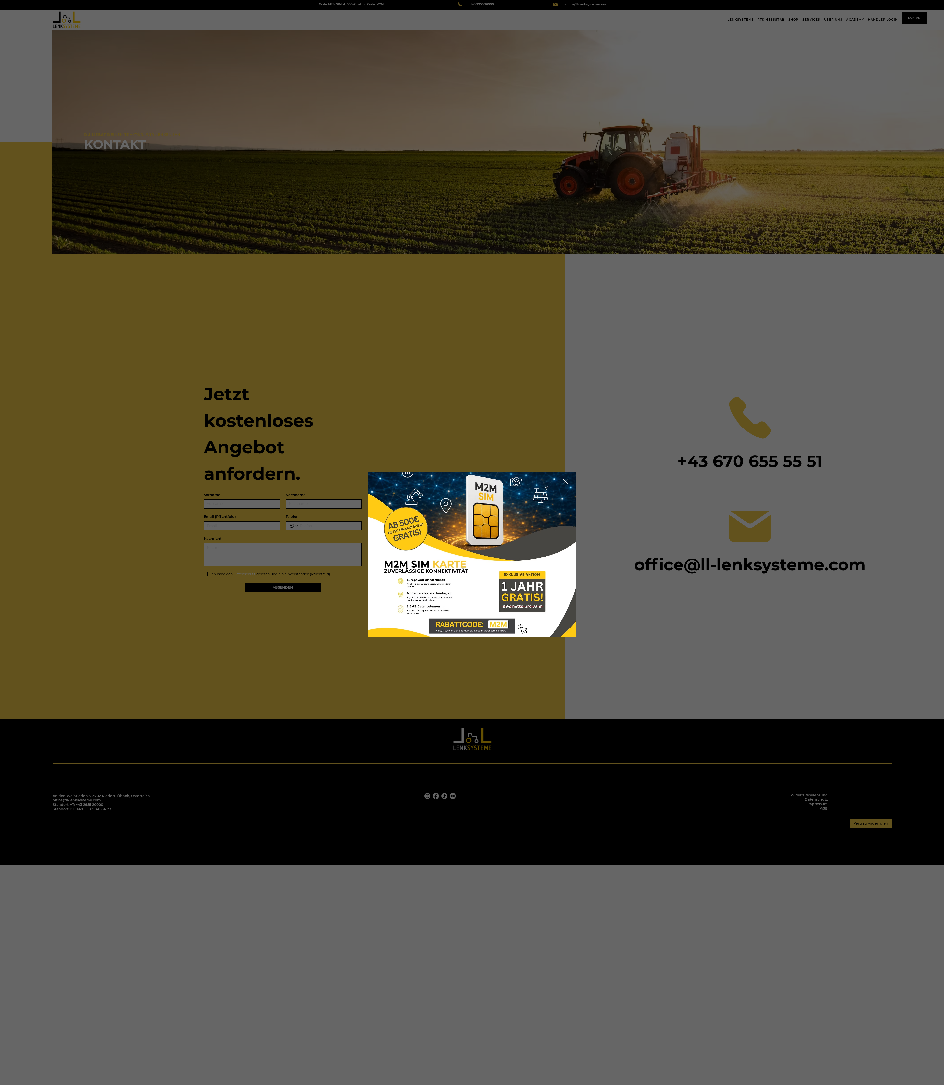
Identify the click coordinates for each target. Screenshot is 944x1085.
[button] (565, 482)
